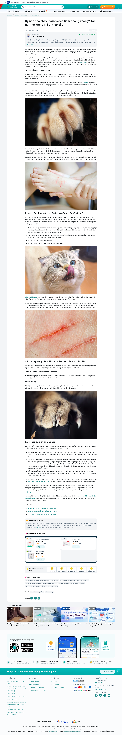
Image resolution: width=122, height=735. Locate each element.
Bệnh (29, 15)
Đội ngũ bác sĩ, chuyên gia (36, 687)
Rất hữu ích (91, 571)
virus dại (85, 83)
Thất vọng (52, 571)
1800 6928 (38, 527)
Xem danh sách (107, 671)
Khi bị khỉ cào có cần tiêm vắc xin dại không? (43, 511)
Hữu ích (81, 571)
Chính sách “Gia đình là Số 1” (15, 709)
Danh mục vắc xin (34, 681)
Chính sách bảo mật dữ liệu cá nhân (17, 696)
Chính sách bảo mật (12, 694)
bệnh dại (83, 62)
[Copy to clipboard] (39, 598)
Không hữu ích (62, 571)
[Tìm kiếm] (62, 6)
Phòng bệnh (35, 15)
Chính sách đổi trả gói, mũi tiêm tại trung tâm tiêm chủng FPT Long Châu (16, 704)
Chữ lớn (93, 30)
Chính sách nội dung (12, 691)
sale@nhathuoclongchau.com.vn (73, 731)
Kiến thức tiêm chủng (20, 15)
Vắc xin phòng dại (31, 297)
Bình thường (71, 571)
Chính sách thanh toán (13, 699)
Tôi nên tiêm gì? (55, 684)
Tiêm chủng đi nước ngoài (58, 687)
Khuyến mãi (54, 681)
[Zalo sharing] (35, 598)
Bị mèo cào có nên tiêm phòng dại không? (42, 508)
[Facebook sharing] (31, 598)
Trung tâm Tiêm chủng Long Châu (39, 482)
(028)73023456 (53, 731)
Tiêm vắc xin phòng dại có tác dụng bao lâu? (43, 514)
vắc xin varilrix (66, 490)
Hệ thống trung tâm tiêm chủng (37, 690)
